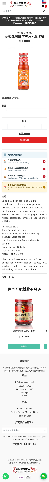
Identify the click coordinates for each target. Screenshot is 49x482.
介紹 (4, 196)
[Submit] (44, 11)
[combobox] (24, 11)
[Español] (44, 2)
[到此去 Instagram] (30, 445)
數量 (4, 105)
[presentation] (4, 324)
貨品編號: (6, 97)
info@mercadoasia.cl (24, 382)
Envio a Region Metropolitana (24, 412)
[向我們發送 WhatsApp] (6, 476)
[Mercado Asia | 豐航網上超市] (21, 4)
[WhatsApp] (35, 445)
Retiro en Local (24, 415)
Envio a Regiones (24, 408)
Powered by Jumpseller (28, 462)
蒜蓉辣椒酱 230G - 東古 (24, 330)
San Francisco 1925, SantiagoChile (25, 392)
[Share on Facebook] (9, 277)
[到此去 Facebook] (25, 445)
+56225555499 (24, 385)
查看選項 (24, 346)
